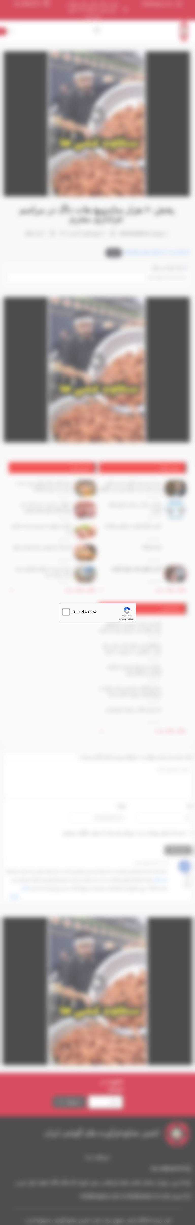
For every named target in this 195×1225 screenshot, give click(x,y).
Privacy (122, 620)
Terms (130, 620)
